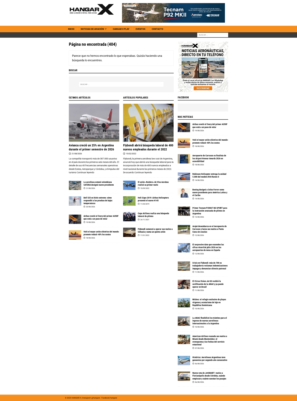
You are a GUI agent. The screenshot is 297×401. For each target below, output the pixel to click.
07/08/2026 (199, 348)
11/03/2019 (144, 204)
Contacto (157, 29)
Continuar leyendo (85, 172)
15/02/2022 (131, 153)
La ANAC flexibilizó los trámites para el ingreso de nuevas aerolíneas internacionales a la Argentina (209, 321)
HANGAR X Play (121, 29)
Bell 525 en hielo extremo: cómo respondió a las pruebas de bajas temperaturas (98, 200)
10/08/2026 (199, 309)
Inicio (71, 29)
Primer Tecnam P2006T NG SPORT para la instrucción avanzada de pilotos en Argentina (209, 211)
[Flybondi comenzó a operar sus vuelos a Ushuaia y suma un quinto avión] (129, 232)
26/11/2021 (144, 220)
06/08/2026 (199, 364)
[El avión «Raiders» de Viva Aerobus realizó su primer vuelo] (129, 185)
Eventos (140, 29)
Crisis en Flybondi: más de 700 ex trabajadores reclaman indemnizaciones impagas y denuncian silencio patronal (210, 266)
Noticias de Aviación (92, 29)
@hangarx (95, 398)
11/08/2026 (199, 272)
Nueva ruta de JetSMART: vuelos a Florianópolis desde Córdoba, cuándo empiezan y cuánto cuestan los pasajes (209, 376)
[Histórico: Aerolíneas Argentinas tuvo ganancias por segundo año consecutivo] (184, 360)
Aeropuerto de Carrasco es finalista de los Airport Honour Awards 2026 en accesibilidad (209, 158)
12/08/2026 (199, 235)
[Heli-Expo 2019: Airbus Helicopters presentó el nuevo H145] (129, 201)
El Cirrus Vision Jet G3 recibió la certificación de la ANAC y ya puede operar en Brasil (208, 284)
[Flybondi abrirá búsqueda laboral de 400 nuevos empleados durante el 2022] (148, 123)
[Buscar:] (212, 35)
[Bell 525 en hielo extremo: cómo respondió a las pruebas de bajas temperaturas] (75, 201)
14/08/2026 (199, 180)
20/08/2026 (90, 207)
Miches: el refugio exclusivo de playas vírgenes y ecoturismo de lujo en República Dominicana (209, 302)
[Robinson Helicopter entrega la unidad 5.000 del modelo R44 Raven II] (184, 177)
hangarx (113, 398)
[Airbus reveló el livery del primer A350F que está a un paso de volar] (75, 219)
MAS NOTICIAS (185, 116)
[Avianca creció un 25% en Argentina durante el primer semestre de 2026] (94, 123)
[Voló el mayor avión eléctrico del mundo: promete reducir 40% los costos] (75, 235)
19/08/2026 (90, 222)
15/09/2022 (144, 188)
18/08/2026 (90, 238)
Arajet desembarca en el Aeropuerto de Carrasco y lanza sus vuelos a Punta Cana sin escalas (209, 229)
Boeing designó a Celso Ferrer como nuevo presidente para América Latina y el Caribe (209, 192)
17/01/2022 (144, 235)
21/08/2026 (77, 153)
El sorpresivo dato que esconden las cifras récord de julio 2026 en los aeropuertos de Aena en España (208, 247)
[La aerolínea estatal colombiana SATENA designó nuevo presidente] (75, 185)
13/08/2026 (199, 217)
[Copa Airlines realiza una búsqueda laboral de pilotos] (129, 216)
